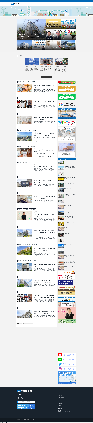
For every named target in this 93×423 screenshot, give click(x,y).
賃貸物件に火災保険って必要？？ (69, 266)
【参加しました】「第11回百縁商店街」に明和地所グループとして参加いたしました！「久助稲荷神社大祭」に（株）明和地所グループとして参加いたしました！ (61, 70)
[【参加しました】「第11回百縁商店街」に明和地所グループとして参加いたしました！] (46, 61)
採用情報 (19, 209)
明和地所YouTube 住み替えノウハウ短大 (64, 411)
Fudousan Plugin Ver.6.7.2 (4, 422)
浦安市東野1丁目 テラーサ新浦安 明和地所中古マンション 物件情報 (44, 118)
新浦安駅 (33, 81)
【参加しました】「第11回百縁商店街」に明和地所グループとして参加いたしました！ (46, 69)
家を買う (19, 81)
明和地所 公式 (60, 395)
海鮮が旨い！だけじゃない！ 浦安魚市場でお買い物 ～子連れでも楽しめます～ (69, 262)
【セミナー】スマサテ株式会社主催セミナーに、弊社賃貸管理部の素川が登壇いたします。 (31, 69)
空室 (30, 193)
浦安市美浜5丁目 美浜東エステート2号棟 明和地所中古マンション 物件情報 (44, 249)
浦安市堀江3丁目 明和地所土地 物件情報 (43, 166)
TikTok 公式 (60, 408)
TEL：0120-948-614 (20, 397)
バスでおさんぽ (66, 233)
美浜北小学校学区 (34, 244)
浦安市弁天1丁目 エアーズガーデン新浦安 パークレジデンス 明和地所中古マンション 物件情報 (44, 232)
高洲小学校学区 (27, 130)
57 (30, 323)
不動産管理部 (33, 209)
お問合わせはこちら (26, 401)
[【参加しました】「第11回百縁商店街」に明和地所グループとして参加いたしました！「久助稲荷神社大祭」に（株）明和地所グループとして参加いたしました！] (61, 61)
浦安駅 (26, 162)
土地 (30, 162)
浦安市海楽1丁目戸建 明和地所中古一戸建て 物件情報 (44, 150)
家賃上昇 (31, 291)
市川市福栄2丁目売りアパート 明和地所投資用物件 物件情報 (44, 181)
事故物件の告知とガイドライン (68, 227)
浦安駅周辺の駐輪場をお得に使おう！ (69, 183)
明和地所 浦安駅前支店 (61, 397)
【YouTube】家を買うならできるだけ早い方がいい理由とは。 (44, 102)
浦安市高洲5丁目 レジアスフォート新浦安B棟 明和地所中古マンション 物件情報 (44, 134)
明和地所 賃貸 (60, 405)
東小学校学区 (27, 81)
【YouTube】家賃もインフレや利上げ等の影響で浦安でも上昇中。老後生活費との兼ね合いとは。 (44, 296)
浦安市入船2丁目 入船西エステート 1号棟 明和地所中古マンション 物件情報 (44, 312)
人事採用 (26, 209)
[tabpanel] (31, 65)
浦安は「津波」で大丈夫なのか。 (69, 188)
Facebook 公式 (60, 400)
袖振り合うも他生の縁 (67, 205)
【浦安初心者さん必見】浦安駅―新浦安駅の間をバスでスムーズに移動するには (69, 167)
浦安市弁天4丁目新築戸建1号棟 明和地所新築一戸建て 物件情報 (44, 265)
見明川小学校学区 (28, 260)
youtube (26, 97)
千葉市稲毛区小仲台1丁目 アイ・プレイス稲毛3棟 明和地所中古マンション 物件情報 (44, 281)
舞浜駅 (35, 260)
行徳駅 (26, 193)
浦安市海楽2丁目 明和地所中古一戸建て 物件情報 (44, 86)
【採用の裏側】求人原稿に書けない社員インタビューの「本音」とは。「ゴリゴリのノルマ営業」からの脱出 (44, 214)
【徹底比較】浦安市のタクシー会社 (69, 222)
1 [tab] (47, 75)
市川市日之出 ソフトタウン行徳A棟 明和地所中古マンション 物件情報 (44, 197)
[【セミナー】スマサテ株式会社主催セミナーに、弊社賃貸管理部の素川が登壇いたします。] (32, 61)
